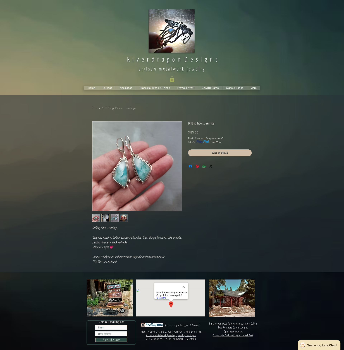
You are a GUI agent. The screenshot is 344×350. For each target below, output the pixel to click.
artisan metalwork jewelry (172, 69)
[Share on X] (211, 166)
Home (96, 108)
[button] (172, 79)
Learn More (215, 142)
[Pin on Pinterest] (197, 166)
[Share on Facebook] (190, 166)
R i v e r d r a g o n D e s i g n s (172, 59)
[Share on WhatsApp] (204, 166)
